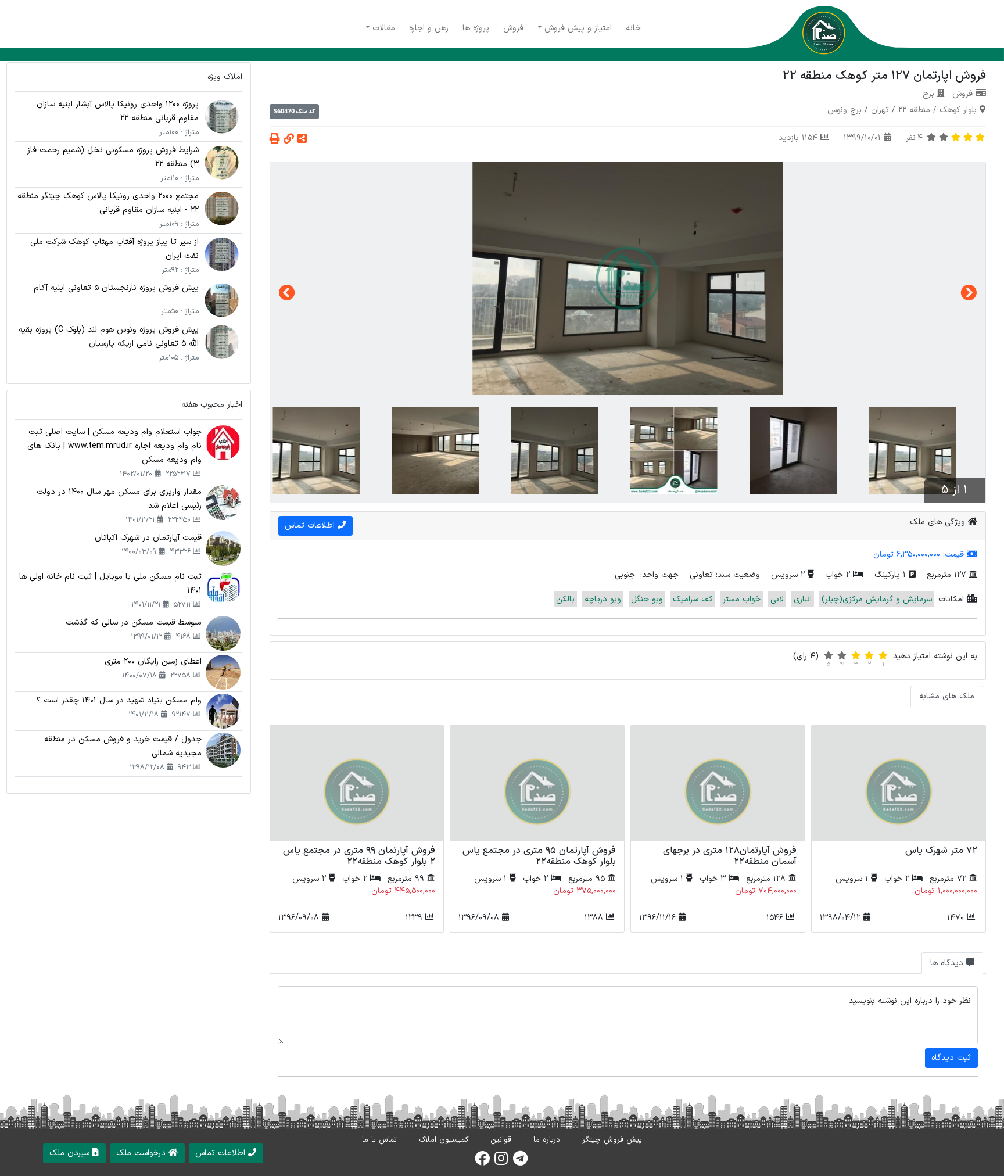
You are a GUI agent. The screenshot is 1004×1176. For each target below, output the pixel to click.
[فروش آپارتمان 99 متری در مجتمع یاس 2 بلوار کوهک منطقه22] (357, 783)
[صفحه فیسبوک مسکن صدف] (482, 1162)
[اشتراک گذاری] (302, 140)
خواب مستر (742, 599)
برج (928, 94)
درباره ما (546, 1140)
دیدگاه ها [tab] (948, 963)
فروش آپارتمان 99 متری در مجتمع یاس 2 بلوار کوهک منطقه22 (359, 856)
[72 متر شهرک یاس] (898, 783)
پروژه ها (475, 28)
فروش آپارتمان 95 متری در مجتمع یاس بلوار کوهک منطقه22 (539, 856)
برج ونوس (844, 110)
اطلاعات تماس (311, 525)
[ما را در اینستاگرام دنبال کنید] (501, 1162)
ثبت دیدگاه (951, 1058)
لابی (777, 599)
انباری (803, 599)
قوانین (500, 1140)
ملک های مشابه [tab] (946, 696)
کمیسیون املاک (443, 1140)
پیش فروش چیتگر (612, 1140)
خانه (633, 28)
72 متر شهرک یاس (941, 851)
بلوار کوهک (958, 110)
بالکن (565, 599)
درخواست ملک (142, 1153)
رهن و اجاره (429, 28)
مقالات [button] (383, 28)
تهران (880, 110)
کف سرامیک (693, 599)
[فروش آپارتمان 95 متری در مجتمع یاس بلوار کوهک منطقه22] (537, 783)
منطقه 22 (914, 110)
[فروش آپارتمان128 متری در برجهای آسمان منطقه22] (718, 783)
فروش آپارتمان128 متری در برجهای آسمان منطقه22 (730, 856)
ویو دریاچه (603, 599)
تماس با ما (379, 1140)
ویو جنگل (647, 599)
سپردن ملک (70, 1153)
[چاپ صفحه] (275, 140)
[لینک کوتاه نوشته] (289, 140)
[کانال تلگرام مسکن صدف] (520, 1162)
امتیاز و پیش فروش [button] (578, 28)
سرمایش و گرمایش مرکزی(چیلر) (877, 599)
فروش (513, 28)
